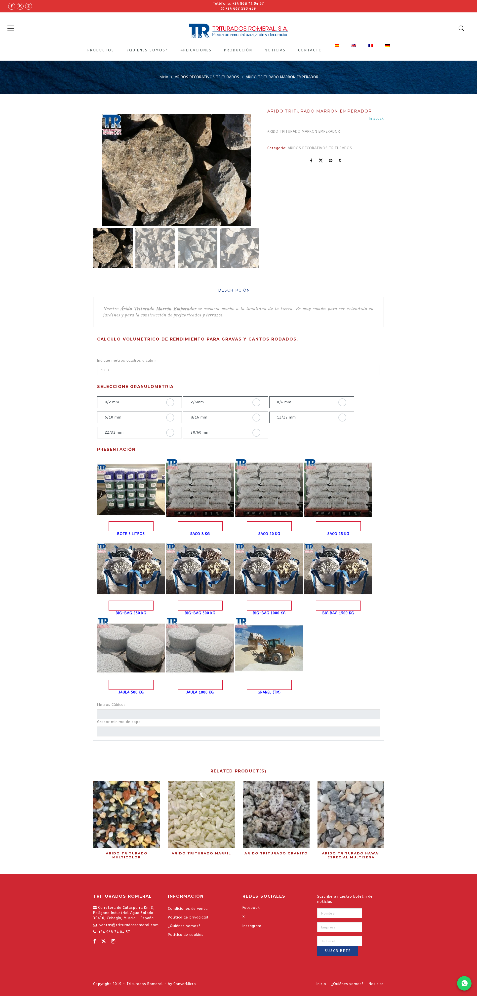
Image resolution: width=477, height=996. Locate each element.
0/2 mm (112, 402)
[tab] (234, 290)
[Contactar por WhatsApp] (464, 983)
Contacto (310, 50)
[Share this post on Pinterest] (331, 160)
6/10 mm (113, 417)
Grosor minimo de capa (119, 722)
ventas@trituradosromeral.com (129, 925)
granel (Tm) (269, 692)
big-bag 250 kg (131, 613)
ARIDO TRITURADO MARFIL (201, 853)
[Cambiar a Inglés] (354, 45)
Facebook (251, 908)
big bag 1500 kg (338, 613)
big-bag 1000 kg (269, 613)
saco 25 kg (338, 534)
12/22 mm (286, 417)
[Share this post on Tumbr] (340, 160)
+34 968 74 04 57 (248, 3)
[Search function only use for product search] (461, 28)
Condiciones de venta (188, 909)
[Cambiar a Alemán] (387, 45)
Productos (100, 50)
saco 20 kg (269, 534)
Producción (238, 50)
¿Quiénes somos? (147, 50)
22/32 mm (114, 432)
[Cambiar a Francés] (370, 45)
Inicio (163, 77)
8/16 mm (199, 417)
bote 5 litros (131, 534)
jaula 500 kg (131, 692)
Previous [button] (105, 171)
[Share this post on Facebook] (311, 160)
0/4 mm (284, 402)
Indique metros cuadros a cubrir (126, 360)
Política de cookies (185, 935)
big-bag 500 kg (200, 613)
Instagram (251, 926)
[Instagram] (114, 942)
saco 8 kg (200, 534)
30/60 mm (200, 432)
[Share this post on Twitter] (321, 160)
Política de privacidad (188, 917)
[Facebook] (95, 942)
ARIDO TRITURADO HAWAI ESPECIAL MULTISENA (351, 855)
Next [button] (244, 171)
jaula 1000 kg (200, 692)
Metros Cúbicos (111, 705)
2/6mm (197, 402)
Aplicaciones (196, 50)
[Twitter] (104, 942)
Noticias (275, 50)
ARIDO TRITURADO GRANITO (276, 853)
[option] (176, 170)
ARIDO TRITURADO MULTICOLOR (127, 855)
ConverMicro (184, 984)
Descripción (234, 290)
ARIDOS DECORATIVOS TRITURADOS (207, 77)
